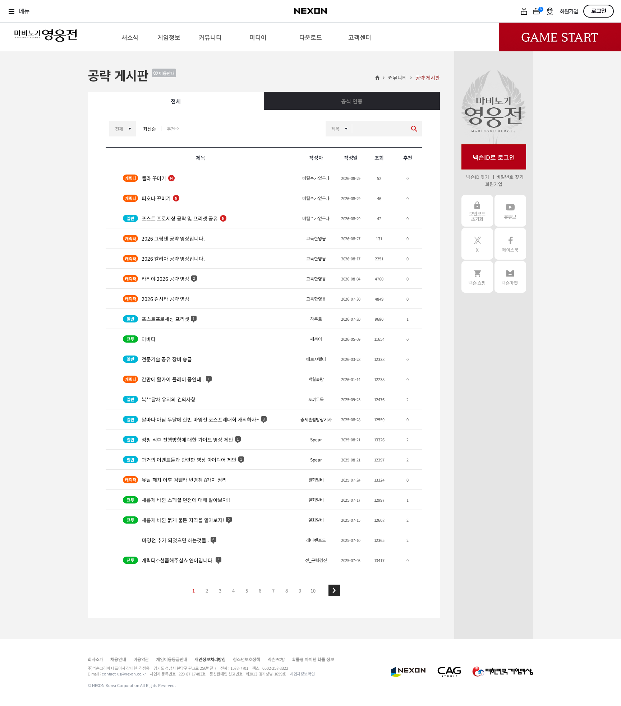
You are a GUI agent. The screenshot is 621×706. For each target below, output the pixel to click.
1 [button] (193, 590)
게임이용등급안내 (171, 659)
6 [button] (260, 590)
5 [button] (246, 590)
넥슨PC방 (276, 659)
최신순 (149, 128)
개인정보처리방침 (210, 659)
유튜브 (510, 211)
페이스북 (510, 244)
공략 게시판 (427, 77)
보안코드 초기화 (477, 211)
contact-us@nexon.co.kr (124, 674)
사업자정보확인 (302, 674)
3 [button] (220, 590)
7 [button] (273, 590)
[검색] (414, 128)
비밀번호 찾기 (509, 176)
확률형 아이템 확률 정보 (313, 659)
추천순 (173, 128)
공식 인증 (351, 101)
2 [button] (207, 590)
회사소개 (95, 659)
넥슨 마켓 (510, 277)
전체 (176, 101)
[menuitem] (130, 37)
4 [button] (233, 590)
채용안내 (118, 659)
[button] (334, 590)
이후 (334, 590)
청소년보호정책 (246, 659)
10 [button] (313, 590)
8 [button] (286, 590)
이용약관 (141, 659)
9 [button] (300, 590)
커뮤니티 (397, 77)
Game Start (560, 37)
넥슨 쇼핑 (477, 277)
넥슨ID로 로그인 (494, 157)
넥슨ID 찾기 (477, 176)
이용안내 (167, 73)
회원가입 (493, 184)
